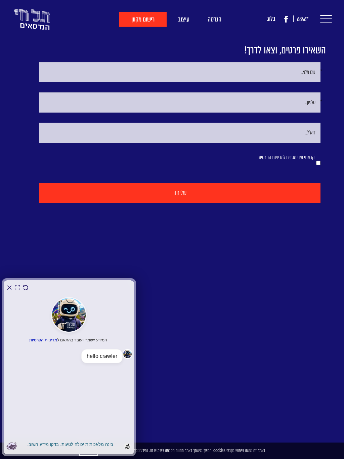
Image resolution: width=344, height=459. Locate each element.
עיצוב (183, 19)
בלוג (271, 19)
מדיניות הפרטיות (270, 157)
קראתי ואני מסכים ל (285, 157)
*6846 (302, 19)
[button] (324, 19)
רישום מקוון (143, 19)
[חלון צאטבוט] (69, 367)
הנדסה (214, 19)
